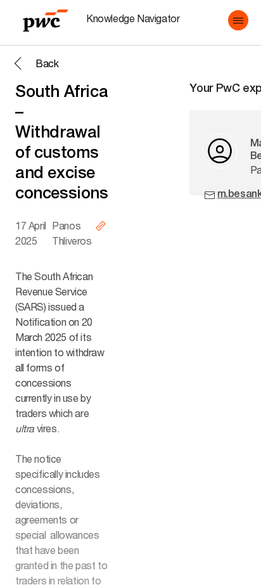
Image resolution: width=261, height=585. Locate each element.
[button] (238, 20)
